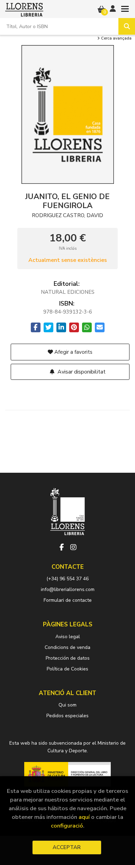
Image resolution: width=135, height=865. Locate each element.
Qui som (67, 705)
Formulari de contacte (68, 600)
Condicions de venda (67, 647)
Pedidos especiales (67, 715)
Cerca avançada (116, 38)
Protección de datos (68, 658)
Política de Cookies (67, 669)
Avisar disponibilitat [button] (81, 372)
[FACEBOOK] (61, 547)
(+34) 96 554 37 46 (67, 578)
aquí (84, 817)
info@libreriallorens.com (67, 589)
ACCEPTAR (67, 847)
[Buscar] (126, 26)
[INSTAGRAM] (73, 547)
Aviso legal (67, 636)
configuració (67, 826)
